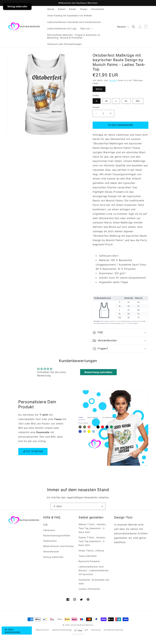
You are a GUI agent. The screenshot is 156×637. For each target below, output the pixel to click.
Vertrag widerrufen (53, 557)
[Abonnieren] (102, 506)
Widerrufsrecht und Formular (58, 546)
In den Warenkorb (12, 631)
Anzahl (96, 107)
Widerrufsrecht (42, 630)
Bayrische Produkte (89, 561)
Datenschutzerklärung (61, 630)
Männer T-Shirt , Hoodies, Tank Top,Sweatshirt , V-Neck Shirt (92, 528)
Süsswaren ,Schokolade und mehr (94, 581)
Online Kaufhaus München (82, 625)
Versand (113, 80)
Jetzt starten (33, 451)
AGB (45, 524)
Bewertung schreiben (98, 372)
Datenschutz (50, 541)
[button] (86, 28)
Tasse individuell (87, 556)
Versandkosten (51, 551)
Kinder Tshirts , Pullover (91, 550)
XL (126, 101)
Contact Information (89, 589)
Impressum (49, 530)
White (99, 89)
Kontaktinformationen (113, 630)
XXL (138, 101)
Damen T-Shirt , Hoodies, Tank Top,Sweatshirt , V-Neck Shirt (92, 541)
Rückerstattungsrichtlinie (56, 535)
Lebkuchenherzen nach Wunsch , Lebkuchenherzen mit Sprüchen (93, 570)
